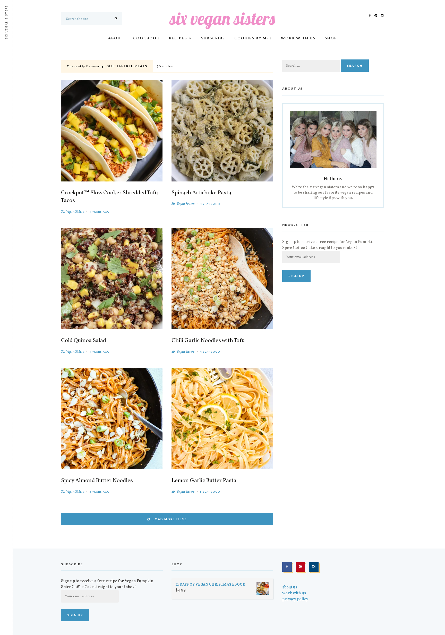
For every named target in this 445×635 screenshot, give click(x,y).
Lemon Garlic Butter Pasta (204, 481)
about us (289, 587)
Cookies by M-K (253, 38)
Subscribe (213, 38)
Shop (331, 38)
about (116, 38)
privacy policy (295, 599)
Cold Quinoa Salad (83, 341)
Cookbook (146, 38)
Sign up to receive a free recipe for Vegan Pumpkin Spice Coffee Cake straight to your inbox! (328, 245)
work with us (298, 38)
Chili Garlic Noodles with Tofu (208, 341)
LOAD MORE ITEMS (170, 519)
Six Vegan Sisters (72, 211)
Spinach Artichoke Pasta (201, 193)
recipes (178, 38)
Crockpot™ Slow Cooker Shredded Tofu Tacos (109, 197)
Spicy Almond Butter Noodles (97, 481)
